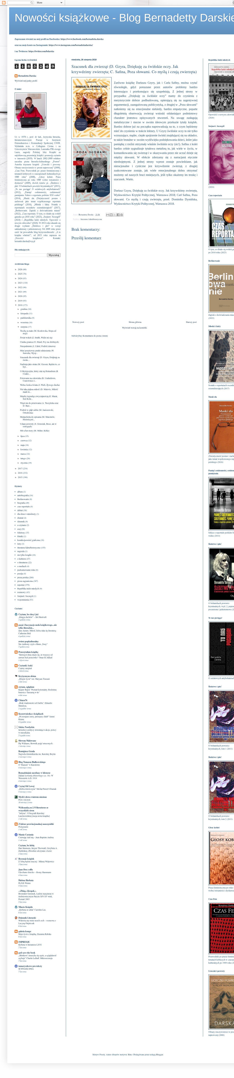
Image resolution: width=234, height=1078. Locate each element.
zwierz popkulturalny (28, 641)
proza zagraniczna (25, 580)
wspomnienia (23, 599)
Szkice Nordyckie (26, 727)
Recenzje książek (26, 858)
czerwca (24, 440)
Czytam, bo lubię (26, 845)
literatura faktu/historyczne (91, 219)
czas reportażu (23, 506)
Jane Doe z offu (25, 869)
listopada (24, 313)
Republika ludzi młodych (28, 588)
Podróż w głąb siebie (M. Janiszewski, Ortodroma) (37, 411)
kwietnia (24, 449)
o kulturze (21, 558)
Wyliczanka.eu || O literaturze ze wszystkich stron (33, 809)
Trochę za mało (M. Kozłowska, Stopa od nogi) (38, 332)
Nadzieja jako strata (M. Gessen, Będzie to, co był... (40, 365)
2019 (20, 300)
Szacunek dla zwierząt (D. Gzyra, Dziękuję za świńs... (40, 358)
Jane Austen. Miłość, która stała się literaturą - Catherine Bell (37, 632)
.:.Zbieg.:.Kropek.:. (27, 890)
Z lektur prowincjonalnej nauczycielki (36, 824)
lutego (23, 458)
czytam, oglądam (26, 686)
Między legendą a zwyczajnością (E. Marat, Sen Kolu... (39, 397)
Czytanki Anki (25, 665)
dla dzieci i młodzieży (26, 513)
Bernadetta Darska (27, 75)
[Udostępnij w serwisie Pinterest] (121, 215)
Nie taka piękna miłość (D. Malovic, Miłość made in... (39, 390)
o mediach (21, 566)
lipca (22, 436)
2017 (20, 468)
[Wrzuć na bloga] (111, 215)
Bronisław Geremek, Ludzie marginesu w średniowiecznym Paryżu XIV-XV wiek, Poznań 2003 (36, 896)
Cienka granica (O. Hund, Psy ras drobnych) (39, 341)
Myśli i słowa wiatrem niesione (32, 796)
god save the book (26, 952)
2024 (20, 278)
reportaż (20, 584)
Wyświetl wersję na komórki (134, 327)
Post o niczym (24, 799)
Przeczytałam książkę (28, 652)
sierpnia (24, 326)
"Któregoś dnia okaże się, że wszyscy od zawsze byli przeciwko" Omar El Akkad (35, 656)
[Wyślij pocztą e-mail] (108, 215)
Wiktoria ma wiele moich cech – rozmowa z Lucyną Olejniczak (37, 922)
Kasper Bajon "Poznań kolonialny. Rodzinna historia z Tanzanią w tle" (37, 691)
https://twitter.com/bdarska (41, 51)
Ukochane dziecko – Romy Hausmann (34, 872)
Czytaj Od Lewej (26, 786)
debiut (20, 510)
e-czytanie (21, 525)
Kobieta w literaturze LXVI (29, 944)
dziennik (21, 521)
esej (19, 528)
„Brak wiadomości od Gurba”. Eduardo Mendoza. (35, 704)
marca (23, 453)
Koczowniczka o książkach (30, 713)
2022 (20, 287)
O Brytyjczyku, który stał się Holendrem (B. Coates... (39, 372)
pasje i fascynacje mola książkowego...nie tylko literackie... (37, 626)
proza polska (22, 577)
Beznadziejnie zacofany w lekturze (34, 772)
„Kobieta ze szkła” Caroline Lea (32, 909)
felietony (21, 532)
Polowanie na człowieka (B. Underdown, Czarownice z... (38, 379)
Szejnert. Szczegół (25, 595)
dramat (20, 517)
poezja (20, 573)
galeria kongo (24, 931)
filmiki (20, 536)
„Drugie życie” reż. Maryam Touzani (34, 678)
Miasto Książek (25, 907)
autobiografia (23, 495)
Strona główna (135, 321)
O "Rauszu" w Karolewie (29, 764)
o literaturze (22, 562)
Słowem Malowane (27, 740)
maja (22, 444)
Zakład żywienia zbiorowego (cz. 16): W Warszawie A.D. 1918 (35, 777)
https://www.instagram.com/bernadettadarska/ (71, 45)
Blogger (159, 1054)
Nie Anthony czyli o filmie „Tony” (33, 644)
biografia (21, 502)
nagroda (20, 551)
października (26, 317)
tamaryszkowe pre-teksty (30, 966)
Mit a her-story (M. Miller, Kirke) (34, 430)
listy (19, 543)
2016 (20, 472)
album (20, 491)
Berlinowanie (23, 499)
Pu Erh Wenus (24, 883)
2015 (20, 477)
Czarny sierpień (25, 668)
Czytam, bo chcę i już (28, 614)
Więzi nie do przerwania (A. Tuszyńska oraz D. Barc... (39, 404)
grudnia (24, 308)
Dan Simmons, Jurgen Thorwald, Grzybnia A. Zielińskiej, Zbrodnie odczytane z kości (37, 849)
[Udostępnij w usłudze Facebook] (118, 215)
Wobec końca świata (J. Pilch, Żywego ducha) (40, 384)
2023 (20, 282)
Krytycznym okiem (27, 676)
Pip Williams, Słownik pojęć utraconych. (35, 743)
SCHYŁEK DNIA (26, 968)
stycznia (24, 462)
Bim (130, 1054)
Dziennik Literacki (27, 917)
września (24, 322)
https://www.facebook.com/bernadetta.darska (82, 39)
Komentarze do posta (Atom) (95, 335)
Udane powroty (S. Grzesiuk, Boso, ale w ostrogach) (38, 425)
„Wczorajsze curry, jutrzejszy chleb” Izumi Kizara (36, 718)
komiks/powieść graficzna (28, 540)
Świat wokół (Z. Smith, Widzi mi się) (36, 337)
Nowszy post (78, 321)
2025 (20, 273)
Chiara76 (22, 700)
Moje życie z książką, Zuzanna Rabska (34, 934)
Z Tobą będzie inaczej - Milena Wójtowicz (36, 861)
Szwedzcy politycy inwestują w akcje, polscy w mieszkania (37, 731)
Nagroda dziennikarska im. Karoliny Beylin (37, 754)
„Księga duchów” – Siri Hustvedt (32, 617)
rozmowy (21, 592)
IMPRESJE (24, 941)
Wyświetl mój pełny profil (26, 80)
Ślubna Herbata (25, 880)
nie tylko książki (24, 554)
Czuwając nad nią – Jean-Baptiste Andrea (36, 837)
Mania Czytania (25, 834)
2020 (20, 295)
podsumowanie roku (26, 569)
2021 (20, 291)
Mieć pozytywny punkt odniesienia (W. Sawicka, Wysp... (37, 351)
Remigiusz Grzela (26, 751)
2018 (20, 304)
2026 (20, 269)
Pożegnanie (23, 826)
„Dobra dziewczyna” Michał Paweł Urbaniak (37, 789)
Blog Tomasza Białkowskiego (32, 762)
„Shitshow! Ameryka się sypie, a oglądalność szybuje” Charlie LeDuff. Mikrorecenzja (37, 957)
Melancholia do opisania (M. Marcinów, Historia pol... (37, 418)
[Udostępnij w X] (114, 215)
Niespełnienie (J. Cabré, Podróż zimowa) (38, 346)
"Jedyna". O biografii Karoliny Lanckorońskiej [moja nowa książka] (34, 814)
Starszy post (191, 321)
